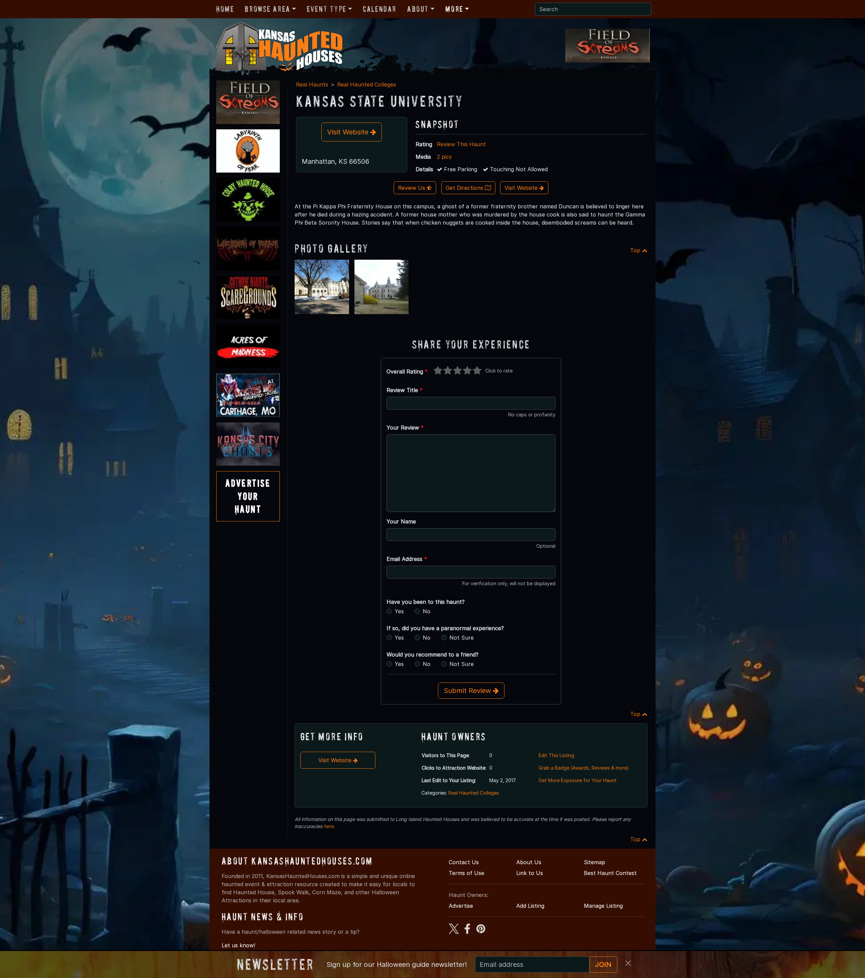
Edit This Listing (556, 755)
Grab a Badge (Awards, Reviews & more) (584, 768)
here (328, 826)
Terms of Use (466, 873)
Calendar (379, 9)
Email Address (407, 559)
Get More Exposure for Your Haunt (578, 780)
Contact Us (464, 862)
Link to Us (529, 873)
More (454, 9)
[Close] (628, 963)
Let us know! (238, 945)
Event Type (326, 9)
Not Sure (461, 637)
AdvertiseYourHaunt (248, 496)
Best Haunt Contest (610, 873)
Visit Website (348, 132)
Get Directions (465, 187)
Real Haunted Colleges (366, 84)
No (426, 611)
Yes (399, 611)
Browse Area (267, 9)
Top (636, 250)
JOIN (603, 964)
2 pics (444, 156)
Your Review (405, 427)
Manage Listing (603, 905)
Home (225, 9)
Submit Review (468, 691)
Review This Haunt (461, 144)
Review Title (405, 390)
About (418, 9)
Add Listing (530, 905)
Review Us (412, 187)
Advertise (461, 905)
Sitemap (594, 862)
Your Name (401, 521)
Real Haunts (312, 84)
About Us (528, 862)
